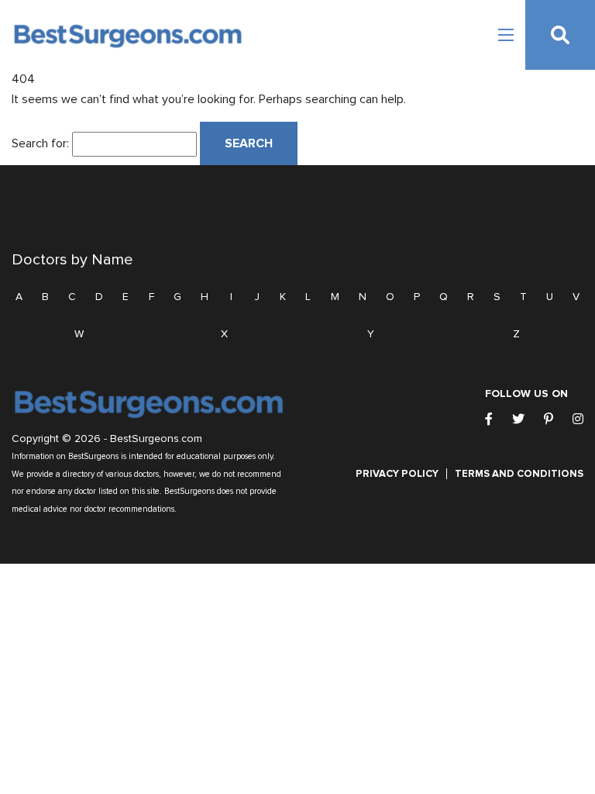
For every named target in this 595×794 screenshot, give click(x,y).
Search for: (40, 143)
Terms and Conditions (519, 474)
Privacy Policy (397, 474)
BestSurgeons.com (156, 439)
